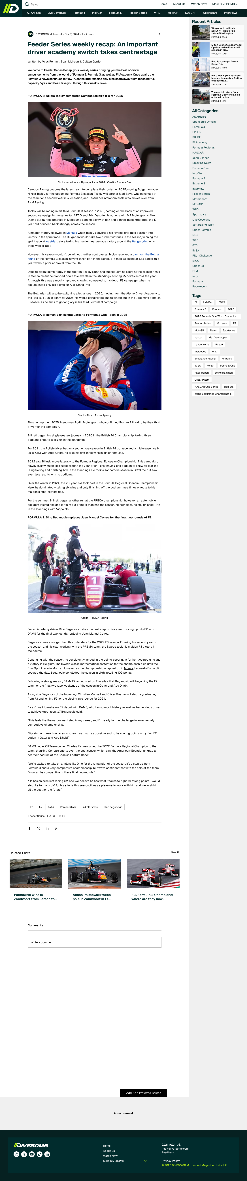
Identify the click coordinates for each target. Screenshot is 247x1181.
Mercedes (200, 351)
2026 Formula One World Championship (218, 316)
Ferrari (210, 365)
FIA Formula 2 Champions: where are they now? (152, 897)
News (213, 330)
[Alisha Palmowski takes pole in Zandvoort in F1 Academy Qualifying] (94, 874)
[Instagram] (16, 1154)
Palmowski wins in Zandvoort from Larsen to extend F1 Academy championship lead (34, 897)
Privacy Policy (171, 1161)
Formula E (200, 309)
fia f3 (51, 807)
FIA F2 (61, 816)
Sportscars (229, 330)
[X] (24, 1154)
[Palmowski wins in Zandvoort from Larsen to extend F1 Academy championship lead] (36, 873)
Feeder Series (36, 816)
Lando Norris (202, 344)
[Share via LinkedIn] (47, 828)
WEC (215, 351)
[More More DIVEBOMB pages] (237, 4)
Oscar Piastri (202, 379)
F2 (31, 807)
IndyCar (207, 302)
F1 (196, 302)
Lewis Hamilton (224, 372)
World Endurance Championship (213, 393)
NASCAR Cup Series (206, 386)
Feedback (168, 1152)
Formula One (227, 365)
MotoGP (199, 330)
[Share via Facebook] (29, 828)
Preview (217, 309)
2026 (231, 309)
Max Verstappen (218, 337)
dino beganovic (113, 807)
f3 (40, 807)
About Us (109, 1150)
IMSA (198, 365)
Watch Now (110, 1156)
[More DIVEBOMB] (145, 1160)
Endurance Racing (205, 358)
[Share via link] (56, 828)
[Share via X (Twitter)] (38, 828)
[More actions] (159, 34)
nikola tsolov (90, 807)
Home (106, 1145)
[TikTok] (39, 1154)
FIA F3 (51, 816)
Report (219, 344)
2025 (221, 302)
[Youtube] (32, 1154)
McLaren (222, 323)
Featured (227, 358)
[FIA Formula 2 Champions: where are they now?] (153, 873)
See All (175, 852)
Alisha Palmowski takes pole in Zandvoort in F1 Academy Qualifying (92, 897)
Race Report (202, 372)
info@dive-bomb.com (175, 1148)
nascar (199, 337)
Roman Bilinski (68, 807)
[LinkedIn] (47, 1154)
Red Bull (229, 386)
